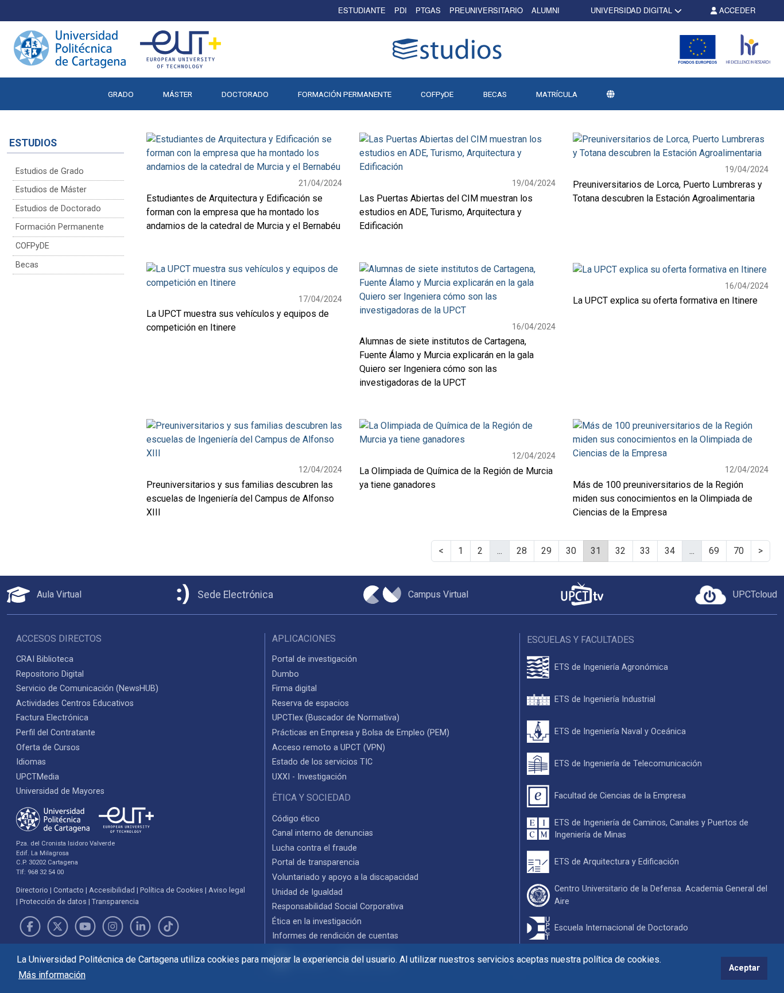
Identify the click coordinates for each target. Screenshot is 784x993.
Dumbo (285, 674)
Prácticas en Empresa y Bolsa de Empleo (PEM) (360, 733)
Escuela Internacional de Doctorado (621, 928)
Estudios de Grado (49, 171)
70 (738, 550)
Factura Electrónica (52, 718)
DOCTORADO (245, 94)
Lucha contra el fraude (314, 848)
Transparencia (115, 901)
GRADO (121, 94)
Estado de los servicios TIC (322, 762)
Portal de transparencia (315, 862)
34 (670, 550)
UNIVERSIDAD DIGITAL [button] (631, 10)
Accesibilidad (112, 890)
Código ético (296, 819)
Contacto (68, 890)
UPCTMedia (37, 777)
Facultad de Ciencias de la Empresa (620, 796)
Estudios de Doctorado (58, 209)
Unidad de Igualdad (307, 892)
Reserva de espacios (310, 703)
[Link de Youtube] (85, 926)
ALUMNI (545, 10)
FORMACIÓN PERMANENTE (344, 94)
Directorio (32, 890)
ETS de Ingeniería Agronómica (611, 667)
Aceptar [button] (744, 968)
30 (571, 550)
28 (522, 550)
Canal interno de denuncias (322, 833)
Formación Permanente (59, 227)
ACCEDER (736, 10)
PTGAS (428, 10)
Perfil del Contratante (55, 733)
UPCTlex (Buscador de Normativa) (335, 718)
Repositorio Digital (50, 674)
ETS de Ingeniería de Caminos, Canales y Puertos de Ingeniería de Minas (651, 829)
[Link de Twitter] (57, 926)
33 (645, 550)
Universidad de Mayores (60, 791)
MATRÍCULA (556, 94)
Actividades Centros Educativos (75, 703)
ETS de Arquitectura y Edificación (616, 862)
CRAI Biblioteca (44, 659)
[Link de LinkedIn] (140, 926)
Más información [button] (52, 974)
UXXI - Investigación (309, 777)
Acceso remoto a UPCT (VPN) (328, 747)
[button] (610, 94)
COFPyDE (437, 94)
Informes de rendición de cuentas (335, 936)
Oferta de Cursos (48, 747)
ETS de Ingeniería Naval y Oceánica (620, 731)
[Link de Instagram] (113, 926)
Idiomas (31, 762)
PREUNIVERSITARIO (486, 10)
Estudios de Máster (51, 190)
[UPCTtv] (582, 594)
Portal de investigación (314, 659)
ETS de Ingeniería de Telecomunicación (628, 764)
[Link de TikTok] (168, 926)
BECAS (495, 94)
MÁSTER (177, 94)
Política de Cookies (171, 890)
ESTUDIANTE (362, 10)
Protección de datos (53, 901)
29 (546, 550)
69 (714, 550)
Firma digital (294, 688)
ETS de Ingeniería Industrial (604, 699)
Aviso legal (226, 890)
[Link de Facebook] (30, 926)
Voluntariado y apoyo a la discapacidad (345, 877)
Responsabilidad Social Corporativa (337, 906)
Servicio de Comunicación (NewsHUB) (87, 688)
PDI (400, 10)
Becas (26, 265)
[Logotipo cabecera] (449, 49)
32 (620, 550)
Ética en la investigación (317, 921)
